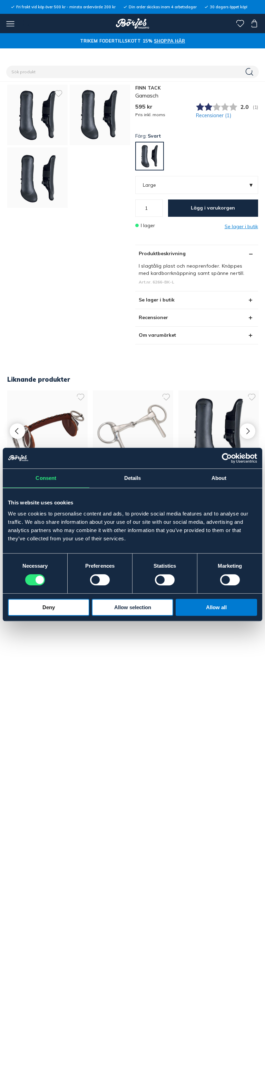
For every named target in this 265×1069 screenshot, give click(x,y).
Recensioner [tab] (153, 317)
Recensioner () (214, 115)
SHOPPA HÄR (169, 41)
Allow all (216, 607)
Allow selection (132, 607)
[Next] (247, 431)
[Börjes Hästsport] (132, 23)
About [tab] (219, 478)
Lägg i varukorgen (213, 208)
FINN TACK (148, 88)
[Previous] (17, 431)
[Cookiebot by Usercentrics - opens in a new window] (227, 458)
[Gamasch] (100, 115)
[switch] (100, 579)
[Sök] (250, 72)
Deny (48, 607)
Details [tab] (132, 478)
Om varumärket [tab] (157, 335)
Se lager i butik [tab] (157, 300)
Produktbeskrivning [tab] (162, 253)
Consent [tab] (46, 478)
